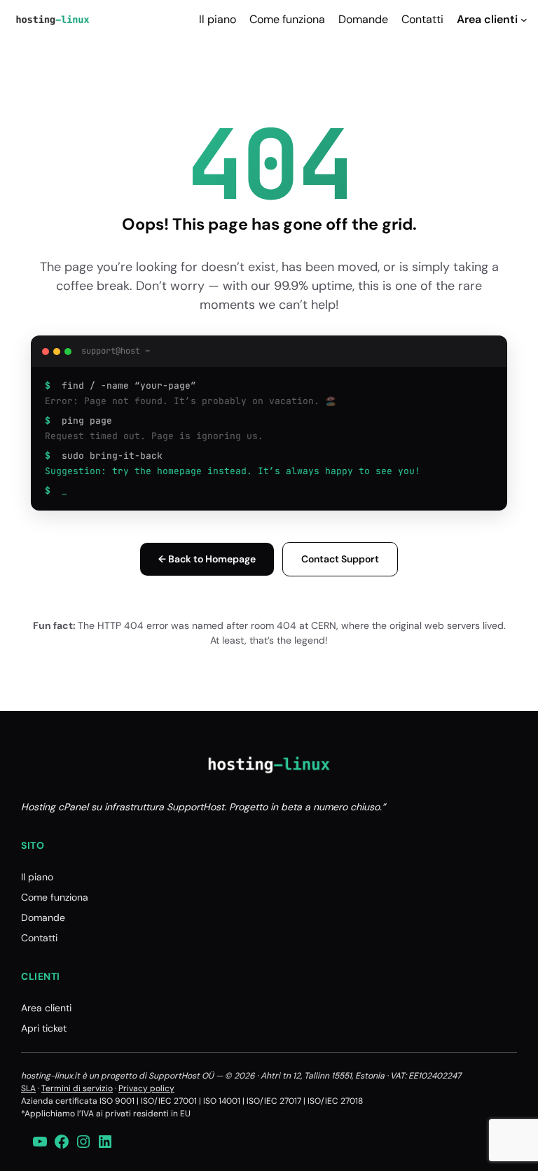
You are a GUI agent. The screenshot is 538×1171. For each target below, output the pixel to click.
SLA (28, 1088)
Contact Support (340, 559)
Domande (43, 917)
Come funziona (54, 897)
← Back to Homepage (207, 559)
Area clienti (46, 1008)
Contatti (39, 937)
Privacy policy (146, 1088)
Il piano (37, 877)
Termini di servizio (77, 1088)
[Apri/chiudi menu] (523, 19)
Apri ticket (44, 1028)
